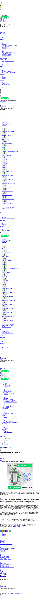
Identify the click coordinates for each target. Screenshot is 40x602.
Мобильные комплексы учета (7, 51)
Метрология (4, 70)
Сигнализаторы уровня (6, 46)
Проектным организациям (6, 63)
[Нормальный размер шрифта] (1, 2)
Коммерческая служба (6, 81)
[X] (5, 447)
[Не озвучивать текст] (0, 14)
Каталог (3, 209)
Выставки (4, 77)
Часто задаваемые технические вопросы (9, 72)
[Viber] (6, 447)
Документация (3, 59)
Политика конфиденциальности (16, 593)
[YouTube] (2, 87)
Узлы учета (2, 552)
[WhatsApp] (7, 447)
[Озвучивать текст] (1, 13)
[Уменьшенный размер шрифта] (0, 1)
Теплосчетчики (4, 48)
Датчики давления (5, 42)
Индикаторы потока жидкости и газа (8, 52)
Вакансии (4, 37)
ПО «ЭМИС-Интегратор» (6, 71)
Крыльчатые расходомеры (6, 49)
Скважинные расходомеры (6, 53)
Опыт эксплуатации (3, 58)
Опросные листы (3, 32)
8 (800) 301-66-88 (3, 20)
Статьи (3, 76)
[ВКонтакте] (2, 86)
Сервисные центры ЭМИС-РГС (7, 69)
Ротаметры (4, 44)
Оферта (3, 64)
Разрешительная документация (7, 208)
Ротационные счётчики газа (7, 43)
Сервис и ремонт (5, 214)
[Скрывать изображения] (0, 11)
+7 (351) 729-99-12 (5, 18)
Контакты (2, 80)
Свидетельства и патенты (6, 123)
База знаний (4, 78)
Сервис (1, 66)
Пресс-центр (2, 74)
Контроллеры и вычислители (7, 54)
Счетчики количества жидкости (7, 50)
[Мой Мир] (3, 447)
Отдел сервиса (4, 82)
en (0, 90)
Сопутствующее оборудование (5, 559)
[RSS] (0, 448)
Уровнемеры (4, 47)
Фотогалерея (4, 36)
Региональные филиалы (6, 84)
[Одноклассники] (2, 447)
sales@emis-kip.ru (3, 101)
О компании (2, 33)
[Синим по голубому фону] (0, 8)
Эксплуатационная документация (8, 61)
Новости (3, 75)
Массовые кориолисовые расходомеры (6, 544)
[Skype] (9, 447)
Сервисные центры (5, 83)
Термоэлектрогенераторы (6, 55)
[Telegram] (10, 447)
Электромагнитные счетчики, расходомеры (9, 45)
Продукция (2, 39)
